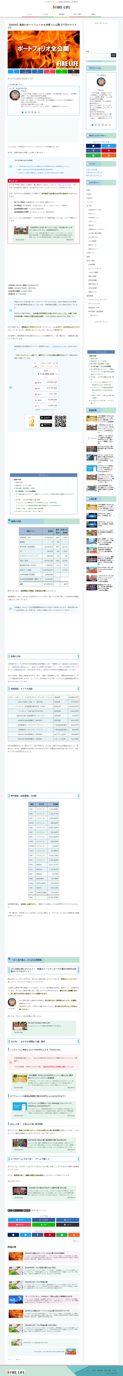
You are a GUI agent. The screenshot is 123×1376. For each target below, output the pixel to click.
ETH (31, 837)
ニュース (90, 202)
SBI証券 (65, 664)
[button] (73, 71)
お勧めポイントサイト (96, 229)
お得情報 (91, 264)
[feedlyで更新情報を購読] (35, 112)
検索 (87, 52)
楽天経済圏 (92, 280)
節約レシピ (92, 292)
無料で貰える (93, 284)
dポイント (92, 214)
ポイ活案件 (92, 241)
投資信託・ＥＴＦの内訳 (24, 485)
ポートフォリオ (19, 1210)
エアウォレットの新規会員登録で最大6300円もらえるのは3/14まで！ (40, 505)
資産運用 (27, 1210)
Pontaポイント (93, 217)
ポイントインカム (64, 185)
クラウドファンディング (97, 300)
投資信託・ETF (94, 308)
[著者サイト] (22, 112)
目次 (41, 475)
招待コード (92, 245)
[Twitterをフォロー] (25, 112)
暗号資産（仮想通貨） (96, 311)
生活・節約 (91, 261)
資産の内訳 (17, 479)
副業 (88, 257)
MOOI (31, 883)
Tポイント (92, 221)
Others (89, 194)
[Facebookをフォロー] (29, 112)
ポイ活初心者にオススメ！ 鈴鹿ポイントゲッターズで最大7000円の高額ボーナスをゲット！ (102, 371)
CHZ (31, 828)
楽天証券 (16, 667)
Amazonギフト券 (94, 210)
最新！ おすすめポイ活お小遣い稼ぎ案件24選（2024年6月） (35, 169)
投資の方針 (19, 482)
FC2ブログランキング (94, 175)
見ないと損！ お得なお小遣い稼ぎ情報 (30, 508)
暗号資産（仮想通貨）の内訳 (25, 488)
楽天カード (25, 667)
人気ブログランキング (94, 172)
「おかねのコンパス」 (60, 346)
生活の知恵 (92, 288)
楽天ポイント (93, 249)
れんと (24, 91)
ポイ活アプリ (93, 237)
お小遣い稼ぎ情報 (94, 233)
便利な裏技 (92, 276)
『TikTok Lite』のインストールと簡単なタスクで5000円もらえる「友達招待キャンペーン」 (44, 166)
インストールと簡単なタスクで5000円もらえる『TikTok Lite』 (38, 502)
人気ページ (91, 253)
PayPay (89, 198)
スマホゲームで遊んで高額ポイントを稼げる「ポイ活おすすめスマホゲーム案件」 (41, 172)
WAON (90, 225)
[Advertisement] (44, 265)
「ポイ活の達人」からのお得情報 (25, 491)
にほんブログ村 (91, 169)
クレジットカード (94, 268)
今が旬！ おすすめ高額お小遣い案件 (28, 499)
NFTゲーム (94, 315)
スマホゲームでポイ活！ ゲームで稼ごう (29, 511)
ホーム (88, 1370)
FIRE (11, 1210)
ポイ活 (89, 206)
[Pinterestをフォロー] (32, 112)
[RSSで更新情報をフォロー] (38, 112)
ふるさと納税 (93, 272)
